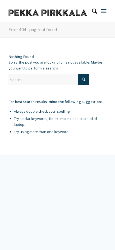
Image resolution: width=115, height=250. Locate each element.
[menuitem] (92, 11)
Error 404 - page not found (33, 29)
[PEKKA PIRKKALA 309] (48, 11)
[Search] (92, 11)
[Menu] (103, 11)
